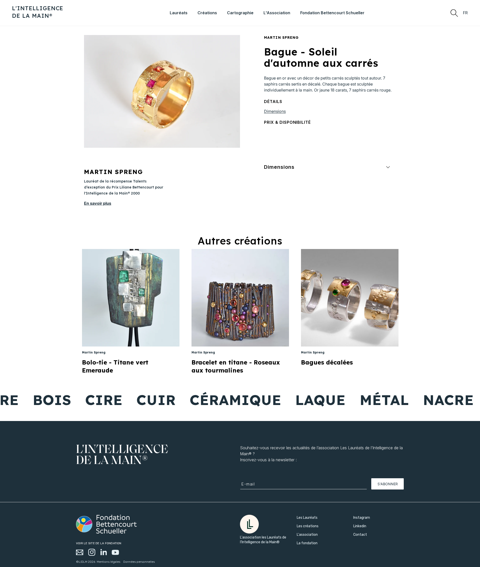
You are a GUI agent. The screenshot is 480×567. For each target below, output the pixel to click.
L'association (307, 534)
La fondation (307, 543)
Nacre (432, 399)
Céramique (219, 399)
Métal (368, 399)
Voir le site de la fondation (99, 543)
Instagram (361, 518)
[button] (454, 13)
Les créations (307, 526)
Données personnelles (139, 562)
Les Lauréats (307, 518)
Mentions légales (108, 562)
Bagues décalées (327, 362)
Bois (36, 399)
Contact (360, 534)
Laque (305, 399)
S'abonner (388, 484)
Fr (465, 12)
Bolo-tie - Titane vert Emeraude (115, 366)
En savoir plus (97, 203)
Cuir (140, 399)
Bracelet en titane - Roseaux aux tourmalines (236, 366)
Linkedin (359, 526)
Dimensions (275, 111)
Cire (87, 399)
